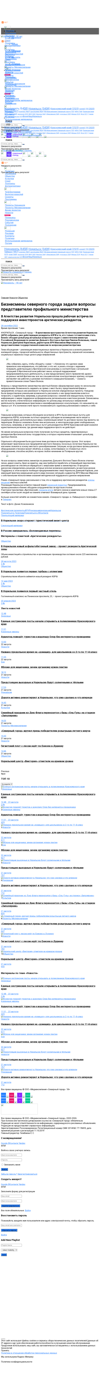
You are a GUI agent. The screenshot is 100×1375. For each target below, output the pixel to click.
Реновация (34, 510)
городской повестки (57, 485)
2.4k (3, 564)
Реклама (9, 93)
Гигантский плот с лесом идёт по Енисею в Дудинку (32, 746)
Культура (9, 38)
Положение (10, 103)
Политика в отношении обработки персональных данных (29, 1353)
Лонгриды (10, 43)
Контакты (9, 114)
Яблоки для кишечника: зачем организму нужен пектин (34, 667)
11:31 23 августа (9, 820)
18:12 (3, 672)
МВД (32, 133)
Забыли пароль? (9, 1174)
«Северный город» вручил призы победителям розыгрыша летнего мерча (45, 730)
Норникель (16, 127)
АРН (78, 130)
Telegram (7, 499)
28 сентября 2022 (9, 325)
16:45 (3, 702)
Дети (84, 133)
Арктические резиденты (13, 510)
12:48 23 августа (9, 802)
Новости (9, 91)
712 (3, 893)
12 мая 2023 (7, 581)
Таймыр (11, 130)
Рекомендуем (12, 79)
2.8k (3, 603)
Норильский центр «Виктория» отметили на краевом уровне (37, 761)
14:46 (3, 751)
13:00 (3, 642)
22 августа (6, 837)
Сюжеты (9, 75)
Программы (11, 78)
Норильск (39, 127)
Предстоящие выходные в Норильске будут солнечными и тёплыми (42, 682)
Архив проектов (13, 88)
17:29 (3, 687)
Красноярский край (64, 127)
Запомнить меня (12, 1164)
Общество (10, 35)
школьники (37, 130)
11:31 (3, 629)
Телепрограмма (12, 70)
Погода (8, 122)
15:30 (3, 736)
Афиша (75, 133)
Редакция (10, 109)
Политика (9, 30)
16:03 (3, 720)
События (9, 82)
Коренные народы (10, 631)
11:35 (3, 657)
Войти (28, 1210)
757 (3, 875)
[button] (4, 1143)
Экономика (10, 33)
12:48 (3, 613)
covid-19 (87, 127)
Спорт (8, 40)
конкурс (24, 130)
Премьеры (10, 96)
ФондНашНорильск (32, 135)
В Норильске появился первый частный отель (28, 591)
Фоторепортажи (12, 45)
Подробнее (7, 1359)
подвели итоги (46, 490)
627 (3, 858)
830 (3, 913)
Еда (3, 662)
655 (3, 966)
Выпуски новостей (14, 73)
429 (3, 822)
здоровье (65, 133)
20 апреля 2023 (8, 601)
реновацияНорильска (50, 510)
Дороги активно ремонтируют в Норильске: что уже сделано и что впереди (46, 697)
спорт (13, 133)
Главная (5, 298)
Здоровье (6, 616)
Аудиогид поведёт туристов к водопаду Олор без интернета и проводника (45, 636)
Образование (52, 133)
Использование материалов (18, 119)
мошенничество (15, 135)
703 (3, 949)
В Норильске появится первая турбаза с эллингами (31, 571)
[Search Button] (23, 125)
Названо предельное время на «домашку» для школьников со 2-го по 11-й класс (49, 652)
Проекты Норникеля (15, 83)
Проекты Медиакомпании (17, 67)
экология (23, 133)
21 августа (6, 873)
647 (3, 931)
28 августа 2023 (8, 561)
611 (3, 840)
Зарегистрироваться (27, 1174)
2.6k (3, 804)
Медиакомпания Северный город (59, 130)
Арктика (41, 133)
